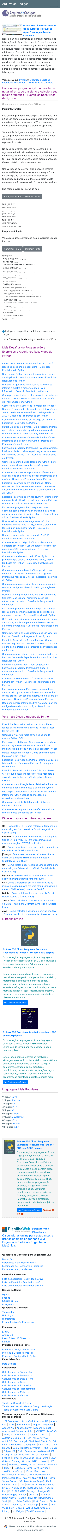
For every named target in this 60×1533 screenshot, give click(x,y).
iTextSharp (19, 1467)
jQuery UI (36, 1477)
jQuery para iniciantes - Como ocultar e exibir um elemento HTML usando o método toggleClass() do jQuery (28, 857)
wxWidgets (18, 1511)
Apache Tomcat (42, 1427)
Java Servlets (41, 1467)
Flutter (15, 1457)
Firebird (6, 1297)
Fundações (8, 1259)
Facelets (45, 1454)
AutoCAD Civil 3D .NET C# (16, 1437)
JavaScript (18, 1117)
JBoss (28, 1471)
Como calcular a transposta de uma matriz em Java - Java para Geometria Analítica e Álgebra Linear (29, 903)
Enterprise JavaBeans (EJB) (39, 1451)
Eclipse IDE (9, 1451)
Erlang (5, 1454)
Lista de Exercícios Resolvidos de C (21, 1282)
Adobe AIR (42, 1421)
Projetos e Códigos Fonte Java (18, 1349)
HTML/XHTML (28, 1464)
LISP (22, 1484)
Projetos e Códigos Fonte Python (19, 1356)
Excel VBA (24, 1454)
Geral (46, 1457)
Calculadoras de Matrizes (15, 1392)
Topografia (8, 1312)
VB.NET (16, 1123)
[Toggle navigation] (54, 4)
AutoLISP (7, 1441)
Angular (37, 1424)
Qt (37, 1494)
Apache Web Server (12, 1431)
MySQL (6, 1294)
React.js (22, 1497)
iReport (7, 1467)
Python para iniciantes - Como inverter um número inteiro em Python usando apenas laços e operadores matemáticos (29, 795)
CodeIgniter (30, 1444)
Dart (47, 1444)
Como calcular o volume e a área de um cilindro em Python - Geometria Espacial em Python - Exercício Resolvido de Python (29, 657)
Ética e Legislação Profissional (18, 1322)
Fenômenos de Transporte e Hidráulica (22, 1266)
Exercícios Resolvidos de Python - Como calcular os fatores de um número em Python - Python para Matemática (30, 763)
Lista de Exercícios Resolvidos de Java (22, 1278)
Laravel (6, 1341)
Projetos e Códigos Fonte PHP (18, 1352)
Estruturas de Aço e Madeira (17, 1269)
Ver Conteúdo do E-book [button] (15, 1002)
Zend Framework (35, 1511)
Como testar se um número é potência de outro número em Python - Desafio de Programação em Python (28, 682)
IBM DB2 (52, 1464)
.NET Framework (11, 1421)
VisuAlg (20, 1507)
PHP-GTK (20, 1491)
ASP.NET (40, 1431)
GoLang (16, 1461)
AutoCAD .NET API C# (15, 1434)
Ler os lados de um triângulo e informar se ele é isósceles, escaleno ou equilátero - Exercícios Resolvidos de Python (27, 367)
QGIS (31, 1494)
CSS (40, 1444)
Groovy (26, 1461)
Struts (53, 1501)
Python (23, 79)
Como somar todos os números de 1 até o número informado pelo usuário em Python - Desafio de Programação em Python (29, 440)
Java (14, 1097)
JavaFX (6, 1471)
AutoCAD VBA (40, 1437)
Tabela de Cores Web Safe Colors (20, 1409)
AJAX (11, 1424)
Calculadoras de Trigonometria (18, 1388)
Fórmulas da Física (31, 1457)
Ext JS (35, 1454)
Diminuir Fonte (32, 196)
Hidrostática (8, 1318)
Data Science (9, 1363)
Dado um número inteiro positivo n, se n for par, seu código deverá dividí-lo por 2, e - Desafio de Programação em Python (29, 706)
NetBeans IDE (19, 1487)
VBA (53, 1504)
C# (13, 1103)
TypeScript (33, 1504)
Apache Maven (24, 1427)
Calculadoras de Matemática (17, 1375)
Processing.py (9, 1494)
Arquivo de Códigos (15, 4)
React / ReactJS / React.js (16, 1338)
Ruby (16, 1127)
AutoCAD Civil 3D (38, 1434)
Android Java (23, 1424)
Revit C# (32, 1497)
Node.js (49, 1487)
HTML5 (42, 1464)
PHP (14, 1107)
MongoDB (31, 1484)
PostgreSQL (8, 1304)
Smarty (44, 1501)
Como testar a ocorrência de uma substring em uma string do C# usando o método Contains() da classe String (30, 868)
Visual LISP (8, 1507)
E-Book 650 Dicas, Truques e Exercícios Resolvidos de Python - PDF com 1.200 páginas (35, 1144)
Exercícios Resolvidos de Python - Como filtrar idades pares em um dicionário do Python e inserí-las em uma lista (29, 727)
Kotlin (49, 1481)
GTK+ (35, 1461)
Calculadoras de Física (14, 1382)
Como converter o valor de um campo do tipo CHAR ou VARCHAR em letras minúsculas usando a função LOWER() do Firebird (29, 840)
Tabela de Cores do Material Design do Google (27, 1406)
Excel (14, 1454)
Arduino (29, 1431)
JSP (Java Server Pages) (31, 1481)
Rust (35, 1501)
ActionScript (28, 1421)
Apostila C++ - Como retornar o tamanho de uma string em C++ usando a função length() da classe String (29, 829)
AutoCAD (52, 1431)
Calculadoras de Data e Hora (17, 1378)
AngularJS (7, 1335)
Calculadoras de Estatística (16, 1385)
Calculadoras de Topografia (17, 1372)
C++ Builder (15, 1444)
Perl (4, 1491)
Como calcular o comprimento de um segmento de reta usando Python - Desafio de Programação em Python (29, 587)
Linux (15, 1484)
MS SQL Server (10, 1301)
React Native (9, 1497)
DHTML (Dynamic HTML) (34, 1447)
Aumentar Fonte (12, 196)
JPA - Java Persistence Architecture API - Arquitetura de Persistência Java (26, 1474)
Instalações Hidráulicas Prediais (19, 1262)
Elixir (20, 1451)
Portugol (31, 1491)
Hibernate (14, 1464)
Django (53, 1447)
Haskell (44, 1461)
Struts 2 (6, 1504)
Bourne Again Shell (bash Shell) (30, 1441)
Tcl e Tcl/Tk (19, 1504)
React (47, 1494)
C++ (14, 1120)
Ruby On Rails (24, 1501)
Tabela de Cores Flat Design (17, 1403)
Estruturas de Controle (41, 82)
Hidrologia (7, 1315)
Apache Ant (8, 1427)
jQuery (5, 1331)
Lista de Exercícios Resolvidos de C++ (22, 1285)
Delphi (15, 1113)
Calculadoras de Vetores (15, 1395)
